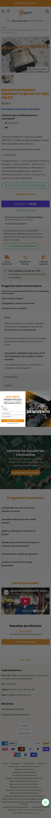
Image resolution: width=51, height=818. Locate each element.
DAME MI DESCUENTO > (12, 420)
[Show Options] (23, 416)
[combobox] (12, 416)
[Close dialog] (50, 392)
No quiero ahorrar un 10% (13, 423)
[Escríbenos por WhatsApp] (45, 802)
